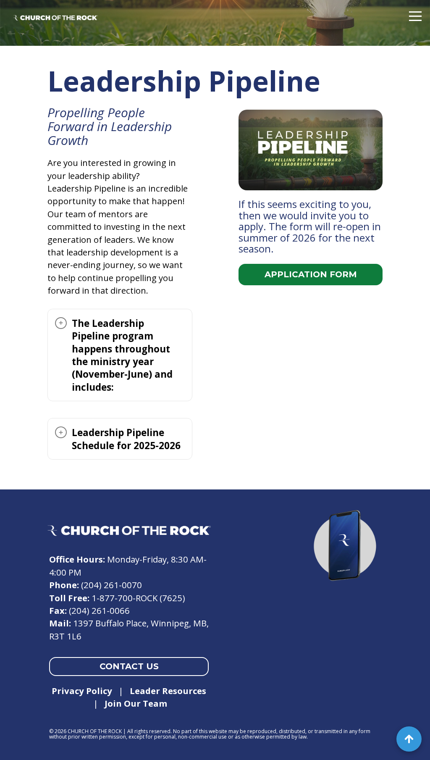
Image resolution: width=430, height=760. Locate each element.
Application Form (311, 274)
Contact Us (129, 666)
